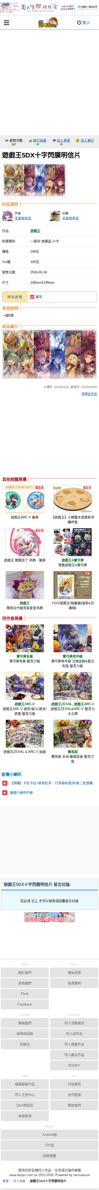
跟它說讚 (39, 140)
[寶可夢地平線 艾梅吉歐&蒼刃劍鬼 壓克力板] (72, 638)
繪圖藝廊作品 (25, 1084)
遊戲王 (35, 231)
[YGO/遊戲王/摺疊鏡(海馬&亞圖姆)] (72, 585)
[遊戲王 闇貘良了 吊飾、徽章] (25, 542)
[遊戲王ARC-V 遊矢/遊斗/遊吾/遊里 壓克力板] (25, 686)
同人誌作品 (74, 1034)
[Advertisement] (49, 81)
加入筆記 (87, 140)
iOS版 (49, 1145)
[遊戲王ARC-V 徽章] (25, 499)
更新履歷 (24, 983)
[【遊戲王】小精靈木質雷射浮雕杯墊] (72, 499)
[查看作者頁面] (7, 216)
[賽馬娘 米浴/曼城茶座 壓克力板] (72, 734)
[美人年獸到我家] (49, 7)
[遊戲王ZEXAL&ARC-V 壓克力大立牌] (72, 686)
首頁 (6, 1181)
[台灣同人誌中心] (48, 22)
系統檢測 (24, 1116)
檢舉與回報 (24, 1034)
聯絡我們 (24, 1023)
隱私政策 (74, 972)
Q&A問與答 (24, 1105)
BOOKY (74, 1065)
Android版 (49, 1134)
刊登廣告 (74, 1084)
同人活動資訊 (74, 1023)
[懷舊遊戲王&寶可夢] (72, 542)
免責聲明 (74, 983)
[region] (42, 437)
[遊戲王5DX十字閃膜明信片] (34, 180)
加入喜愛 (63, 140)
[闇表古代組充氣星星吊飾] (25, 585)
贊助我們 (74, 1105)
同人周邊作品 (74, 1044)
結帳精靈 (49, 1156)
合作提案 (74, 1095)
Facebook (25, 1004)
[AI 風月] (49, 919)
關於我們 (24, 972)
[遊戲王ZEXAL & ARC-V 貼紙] (25, 734)
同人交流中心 (25, 1095)
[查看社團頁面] (55, 216)
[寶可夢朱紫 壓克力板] (25, 638)
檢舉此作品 (89, 394)
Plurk (25, 994)
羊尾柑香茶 (23, 218)
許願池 (25, 1044)
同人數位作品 (74, 1055)
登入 (86, 22)
